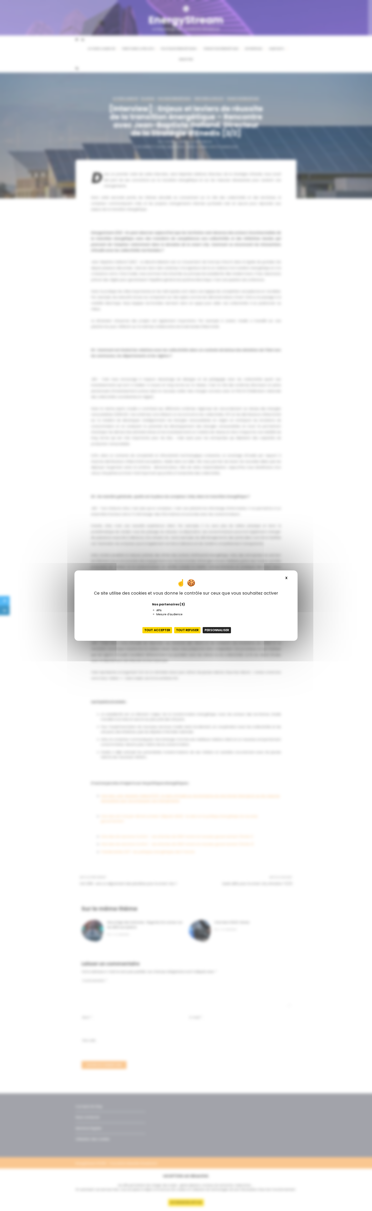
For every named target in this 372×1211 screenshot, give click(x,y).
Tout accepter (157, 630)
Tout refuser (187, 630)
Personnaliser (217, 630)
